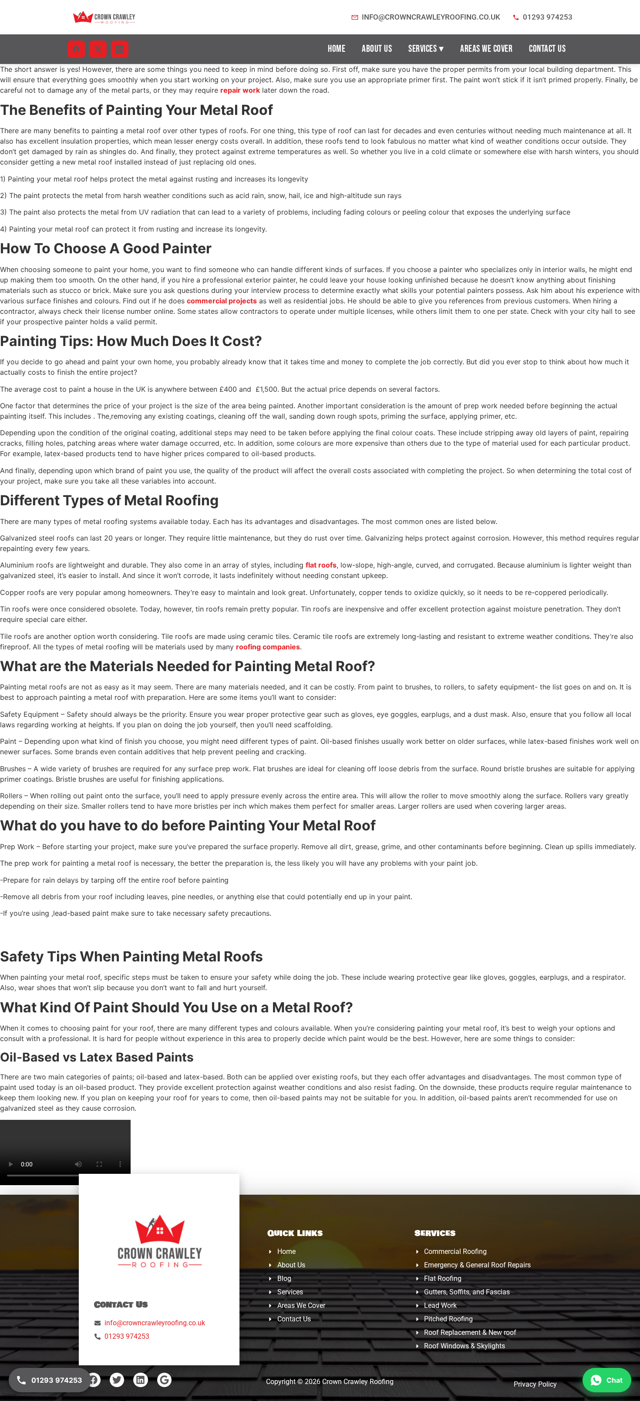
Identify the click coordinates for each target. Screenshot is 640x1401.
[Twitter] (117, 1380)
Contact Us (547, 49)
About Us (377, 49)
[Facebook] (93, 1380)
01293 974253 (548, 17)
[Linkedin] (140, 1380)
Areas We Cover (486, 49)
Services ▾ (426, 49)
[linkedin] (119, 49)
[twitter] (98, 49)
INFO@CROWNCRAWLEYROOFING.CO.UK (431, 17)
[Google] (164, 1380)
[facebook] (76, 49)
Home (336, 49)
